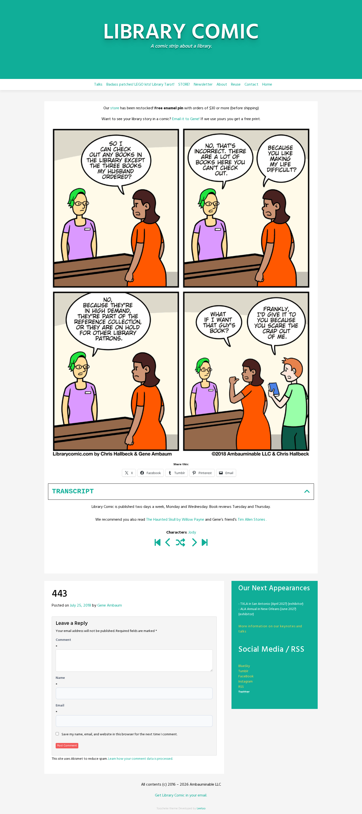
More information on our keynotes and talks (270, 629)
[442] (168, 543)
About (221, 84)
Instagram (245, 681)
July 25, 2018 (80, 605)
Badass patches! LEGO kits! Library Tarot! (140, 84)
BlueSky (244, 666)
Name (60, 678)
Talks (98, 84)
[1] (157, 543)
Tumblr (243, 671)
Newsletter (203, 84)
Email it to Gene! (185, 119)
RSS (241, 687)
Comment (63, 640)
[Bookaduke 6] (204, 543)
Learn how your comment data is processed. (140, 759)
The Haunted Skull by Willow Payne (175, 520)
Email (60, 705)
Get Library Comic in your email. (181, 795)
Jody (192, 532)
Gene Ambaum (109, 605)
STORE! (184, 84)
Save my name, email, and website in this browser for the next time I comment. (119, 734)
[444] (194, 543)
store (114, 108)
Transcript (73, 491)
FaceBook (246, 676)
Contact (251, 84)
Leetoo (201, 808)
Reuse (236, 84)
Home (267, 84)
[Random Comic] (180, 543)
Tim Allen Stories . (252, 520)
